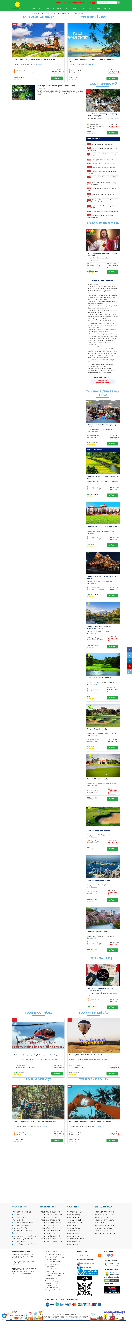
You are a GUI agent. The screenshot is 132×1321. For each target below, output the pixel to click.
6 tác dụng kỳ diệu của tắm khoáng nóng (105, 211)
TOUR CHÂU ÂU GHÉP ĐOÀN (51, 1215)
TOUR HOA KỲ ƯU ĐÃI (49, 1217)
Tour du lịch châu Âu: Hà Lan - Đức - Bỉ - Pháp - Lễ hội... (35, 59)
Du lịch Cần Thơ (74, 1233)
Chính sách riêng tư (51, 1279)
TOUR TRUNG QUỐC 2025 (50, 1212)
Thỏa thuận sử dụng (51, 1281)
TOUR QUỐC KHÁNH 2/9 (22, 1212)
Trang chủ (36, 13)
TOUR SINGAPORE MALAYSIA (51, 1239)
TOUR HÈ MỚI (18, 1220)
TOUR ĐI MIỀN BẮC (74, 1212)
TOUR (34, 8)
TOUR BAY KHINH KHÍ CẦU (106, 1215)
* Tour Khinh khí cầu (51, 1259)
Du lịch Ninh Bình (74, 1220)
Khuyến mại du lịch (51, 1271)
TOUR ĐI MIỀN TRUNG (75, 1223)
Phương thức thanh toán (53, 1290)
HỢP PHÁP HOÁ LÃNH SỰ (105, 1225)
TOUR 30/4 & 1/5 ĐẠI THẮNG (23, 1239)
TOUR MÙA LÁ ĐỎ (19, 1217)
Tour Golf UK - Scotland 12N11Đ (99, 678)
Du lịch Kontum (74, 1242)
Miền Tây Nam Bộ (64, 13)
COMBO (46, 8)
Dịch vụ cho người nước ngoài (54, 1273)
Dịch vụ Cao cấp (50, 1266)
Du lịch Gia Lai (73, 1244)
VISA (39, 8)
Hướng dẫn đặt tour (51, 1287)
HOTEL (73, 8)
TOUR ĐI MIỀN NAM (74, 1231)
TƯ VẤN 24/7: (71, 3)
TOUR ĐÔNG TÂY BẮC (21, 1225)
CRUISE (66, 8)
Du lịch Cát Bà (73, 1217)
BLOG (104, 8)
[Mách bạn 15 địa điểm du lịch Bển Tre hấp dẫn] (23, 92)
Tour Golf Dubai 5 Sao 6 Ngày (98, 880)
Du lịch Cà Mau (73, 1236)
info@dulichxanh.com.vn (102, 382)
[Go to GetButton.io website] (4, 1319)
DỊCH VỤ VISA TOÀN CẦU (105, 1220)
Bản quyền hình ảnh (51, 1283)
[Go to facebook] (4, 1315)
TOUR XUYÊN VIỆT (20, 1228)
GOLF (59, 8)
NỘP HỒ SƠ (114, 1272)
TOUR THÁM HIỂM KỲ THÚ (50, 1231)
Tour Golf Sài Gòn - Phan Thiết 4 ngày (102, 526)
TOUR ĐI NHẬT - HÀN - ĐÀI (50, 1236)
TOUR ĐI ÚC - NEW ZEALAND (51, 1223)
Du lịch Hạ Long (74, 1215)
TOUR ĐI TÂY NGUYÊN (75, 1239)
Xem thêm (38, 64)
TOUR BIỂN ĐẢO (19, 1242)
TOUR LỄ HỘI (18, 1244)
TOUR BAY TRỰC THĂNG (105, 1212)
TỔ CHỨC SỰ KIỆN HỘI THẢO (106, 1233)
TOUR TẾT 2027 (31, 1244)
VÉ (80, 8)
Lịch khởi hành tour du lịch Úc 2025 (103, 163)
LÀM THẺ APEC (101, 1223)
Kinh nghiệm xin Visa (51, 1269)
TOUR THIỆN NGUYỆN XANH (23, 1223)
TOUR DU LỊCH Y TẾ (103, 1231)
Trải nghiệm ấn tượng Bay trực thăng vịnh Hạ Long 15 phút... (37, 1055)
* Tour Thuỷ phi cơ (61, 1257)
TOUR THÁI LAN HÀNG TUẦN (51, 1242)
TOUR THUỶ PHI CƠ (103, 1217)
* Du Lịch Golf (49, 1254)
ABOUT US (112, 8)
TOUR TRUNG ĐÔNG (48, 1233)
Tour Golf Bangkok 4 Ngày (97, 779)
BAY (53, 8)
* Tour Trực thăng (50, 1257)
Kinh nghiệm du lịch (51, 1264)
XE (84, 8)
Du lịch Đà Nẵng (74, 1228)
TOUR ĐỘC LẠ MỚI (48, 1228)
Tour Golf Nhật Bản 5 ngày (97, 931)
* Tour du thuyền (59, 1254)
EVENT (90, 8)
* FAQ (60, 1283)
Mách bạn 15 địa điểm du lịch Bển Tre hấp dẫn (56, 86)
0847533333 (102, 380)
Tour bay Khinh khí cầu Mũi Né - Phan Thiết (85, 1055)
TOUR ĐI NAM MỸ (47, 1225)
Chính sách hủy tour (51, 1285)
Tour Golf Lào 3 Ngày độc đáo (98, 830)
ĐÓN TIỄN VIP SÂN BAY (104, 1228)
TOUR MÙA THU (19, 1215)
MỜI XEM (57, 78)
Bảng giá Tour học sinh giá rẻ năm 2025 (104, 160)
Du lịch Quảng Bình (75, 1225)
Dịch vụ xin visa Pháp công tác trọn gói (103, 988)
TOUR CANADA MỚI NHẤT (50, 1220)
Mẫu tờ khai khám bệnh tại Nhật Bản (104, 167)
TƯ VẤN (97, 8)
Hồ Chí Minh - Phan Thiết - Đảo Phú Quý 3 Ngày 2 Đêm (90, 1121)
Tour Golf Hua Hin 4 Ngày (97, 729)
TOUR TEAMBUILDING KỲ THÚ (24, 1236)
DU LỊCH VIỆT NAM (48, 13)
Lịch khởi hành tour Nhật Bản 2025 (103, 144)
